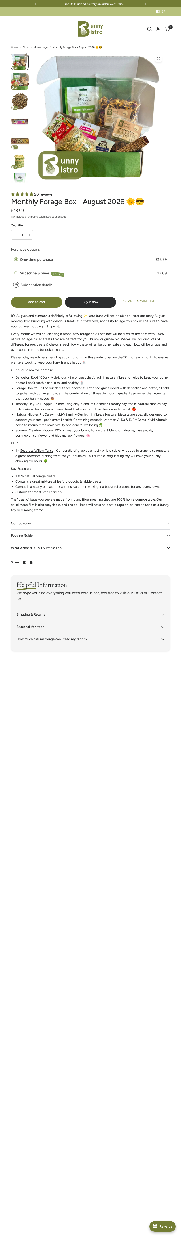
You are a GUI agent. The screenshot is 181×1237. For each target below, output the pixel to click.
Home (14, 47)
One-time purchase (36, 259)
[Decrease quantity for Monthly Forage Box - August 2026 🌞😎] (14, 234)
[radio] (16, 260)
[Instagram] (164, 11)
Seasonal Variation (30, 627)
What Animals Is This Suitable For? (36, 548)
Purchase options (25, 249)
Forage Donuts (26, 388)
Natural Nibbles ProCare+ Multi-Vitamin (44, 414)
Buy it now (90, 302)
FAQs (138, 593)
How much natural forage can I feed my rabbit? (52, 639)
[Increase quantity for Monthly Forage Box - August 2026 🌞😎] (29, 234)
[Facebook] (158, 11)
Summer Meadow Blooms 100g (38, 430)
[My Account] (158, 29)
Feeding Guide (22, 536)
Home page (41, 47)
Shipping (32, 216)
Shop (26, 47)
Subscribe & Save (41, 273)
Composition (21, 523)
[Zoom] (158, 58)
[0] (166, 29)
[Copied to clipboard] (31, 562)
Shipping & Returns (31, 614)
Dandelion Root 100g (31, 377)
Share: (15, 562)
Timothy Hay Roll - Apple (33, 404)
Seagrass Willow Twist (36, 451)
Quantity (17, 225)
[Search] (149, 29)
